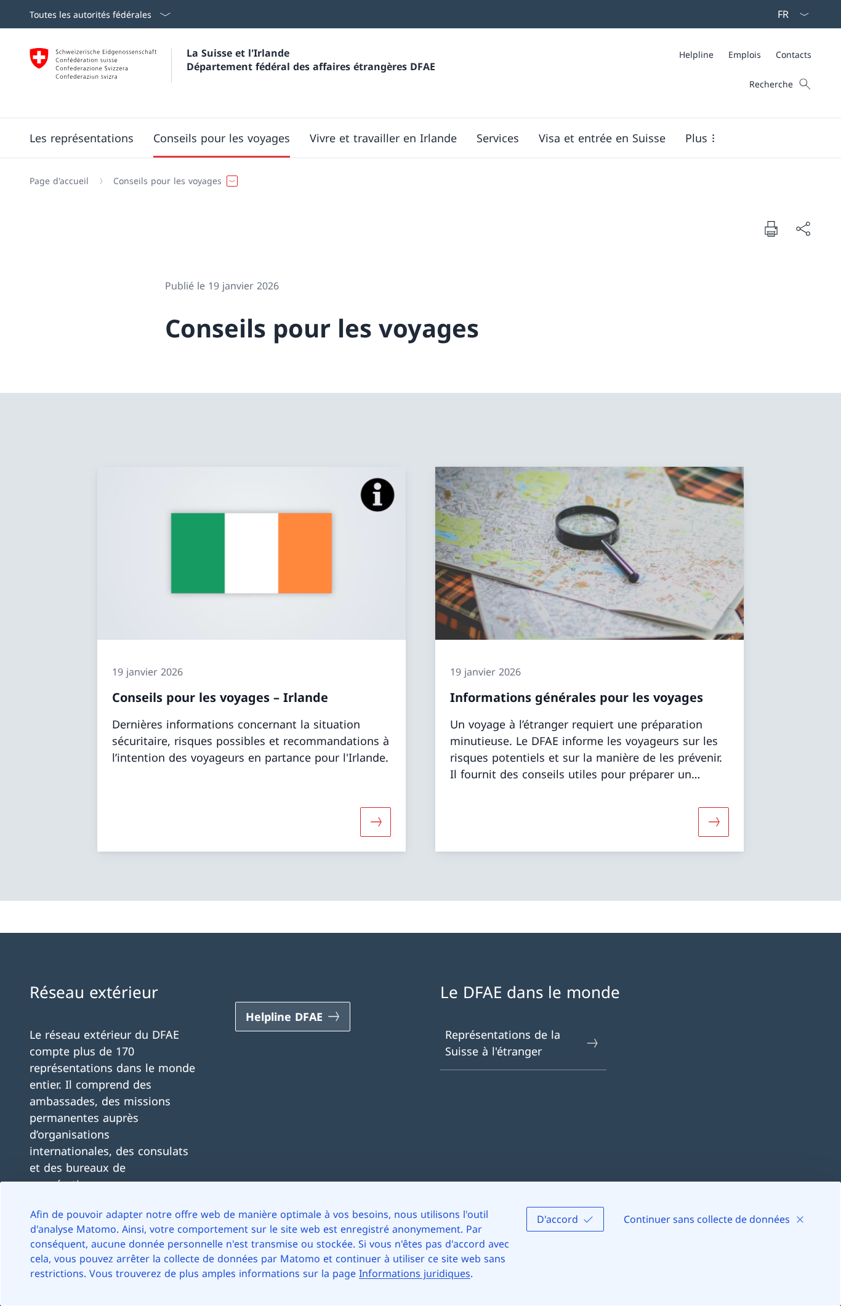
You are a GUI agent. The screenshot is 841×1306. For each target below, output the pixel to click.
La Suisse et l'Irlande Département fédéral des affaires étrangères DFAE (311, 59)
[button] (81, 138)
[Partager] (803, 229)
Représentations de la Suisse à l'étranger (502, 1042)
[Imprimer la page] (771, 228)
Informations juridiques (414, 1273)
